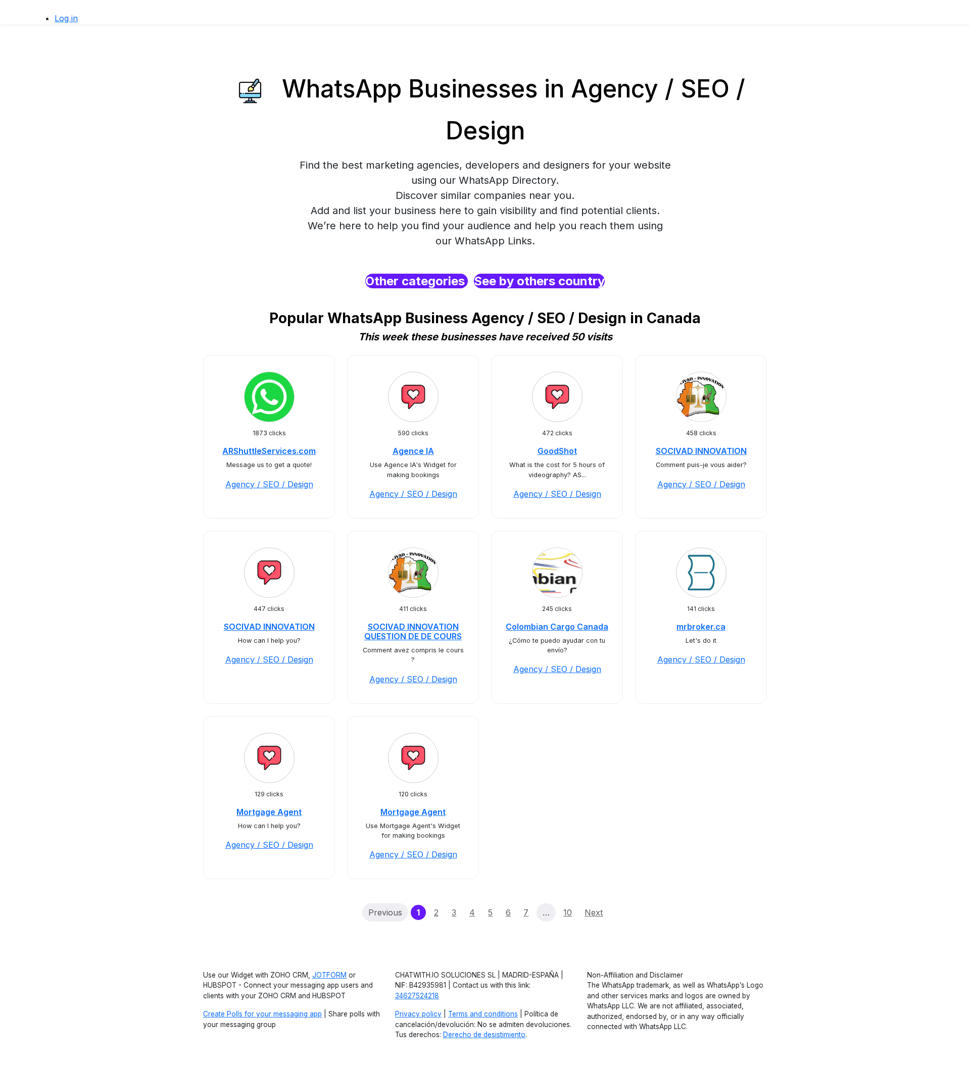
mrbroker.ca (700, 627)
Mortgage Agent (269, 812)
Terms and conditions (483, 1014)
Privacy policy (418, 1014)
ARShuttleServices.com (269, 451)
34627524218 (417, 996)
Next (594, 912)
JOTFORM (329, 975)
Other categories (416, 281)
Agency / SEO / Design (269, 484)
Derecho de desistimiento (484, 1035)
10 (567, 912)
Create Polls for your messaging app (262, 1014)
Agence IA (413, 451)
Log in (66, 18)
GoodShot (557, 451)
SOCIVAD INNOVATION (701, 451)
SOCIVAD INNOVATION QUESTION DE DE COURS (413, 631)
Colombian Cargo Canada (557, 627)
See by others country (539, 281)
